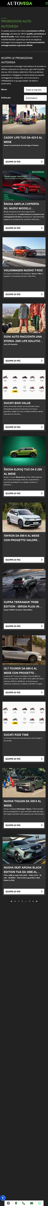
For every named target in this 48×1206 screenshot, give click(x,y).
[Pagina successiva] (33, 901)
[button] (3, 1198)
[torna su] (8, 1203)
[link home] (19, 3)
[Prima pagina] (11, 901)
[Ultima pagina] (37, 901)
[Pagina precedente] (15, 901)
